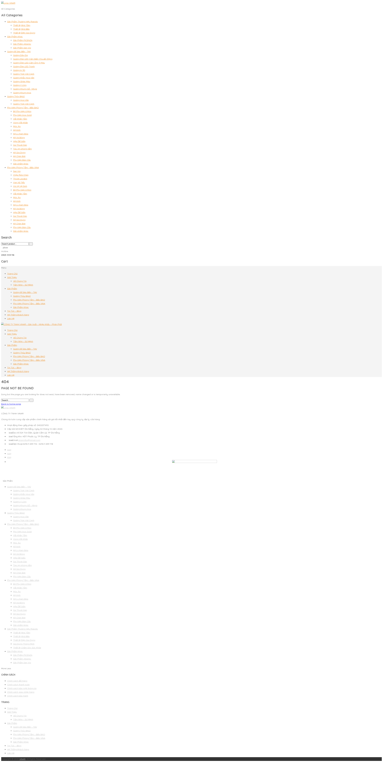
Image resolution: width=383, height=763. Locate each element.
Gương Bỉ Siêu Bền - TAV (19, 51)
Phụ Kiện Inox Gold (22, 115)
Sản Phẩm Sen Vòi (22, 47)
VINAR (22, 759)
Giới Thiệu (12, 277)
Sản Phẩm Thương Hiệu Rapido (22, 21)
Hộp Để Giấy (19, 141)
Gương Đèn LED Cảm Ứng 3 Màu (29, 62)
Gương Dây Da (20, 55)
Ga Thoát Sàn (20, 145)
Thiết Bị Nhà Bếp (21, 29)
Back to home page (11, 404)
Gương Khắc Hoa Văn (23, 77)
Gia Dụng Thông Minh (23, 644)
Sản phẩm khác (20, 163)
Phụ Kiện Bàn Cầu (22, 160)
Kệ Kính (16, 130)
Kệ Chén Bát (19, 156)
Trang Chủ (12, 273)
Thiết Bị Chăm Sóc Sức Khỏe (27, 647)
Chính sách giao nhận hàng (20, 692)
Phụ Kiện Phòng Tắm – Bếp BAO (29, 299)
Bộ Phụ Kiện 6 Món (22, 111)
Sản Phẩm (12, 288)
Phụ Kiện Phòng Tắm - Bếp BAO (23, 107)
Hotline (4, 251)
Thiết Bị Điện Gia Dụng (24, 32)
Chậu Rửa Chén (20, 175)
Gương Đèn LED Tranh (24, 66)
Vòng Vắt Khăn (20, 122)
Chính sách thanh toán (18, 684)
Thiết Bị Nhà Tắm (21, 25)
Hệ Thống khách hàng (18, 314)
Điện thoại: (16, 444)
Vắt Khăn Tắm (20, 118)
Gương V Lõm (19, 85)
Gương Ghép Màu (21, 81)
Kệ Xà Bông (19, 137)
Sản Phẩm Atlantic (22, 44)
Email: (13, 440)
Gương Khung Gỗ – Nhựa (25, 505)
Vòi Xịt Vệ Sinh (20, 186)
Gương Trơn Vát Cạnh (23, 74)
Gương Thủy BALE (16, 96)
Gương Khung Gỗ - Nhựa (25, 89)
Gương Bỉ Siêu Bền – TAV (25, 292)
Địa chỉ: (14, 432)
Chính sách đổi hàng (17, 680)
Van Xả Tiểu (19, 182)
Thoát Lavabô (20, 178)
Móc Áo (17, 126)
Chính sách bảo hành (17, 695)
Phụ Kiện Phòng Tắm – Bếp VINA (29, 303)
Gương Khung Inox (22, 92)
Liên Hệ (10, 318)
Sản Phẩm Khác (15, 36)
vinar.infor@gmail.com (29, 440)
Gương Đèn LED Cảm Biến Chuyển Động (32, 59)
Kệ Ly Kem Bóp (20, 133)
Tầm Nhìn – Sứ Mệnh (23, 284)
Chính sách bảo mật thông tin (22, 688)
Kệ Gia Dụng (19, 152)
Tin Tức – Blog (14, 311)
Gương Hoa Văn (21, 100)
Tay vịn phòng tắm (22, 148)
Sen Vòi (16, 171)
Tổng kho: (16, 436)
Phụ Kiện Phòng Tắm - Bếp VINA (23, 167)
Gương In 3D (19, 70)
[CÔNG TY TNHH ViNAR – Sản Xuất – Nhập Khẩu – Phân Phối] (31, 324)
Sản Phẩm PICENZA (22, 40)
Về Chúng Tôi (19, 281)
